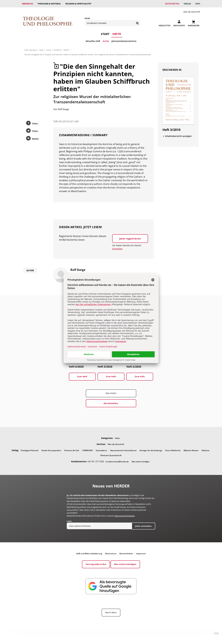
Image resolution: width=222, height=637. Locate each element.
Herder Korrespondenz (51, 450)
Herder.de (27, 3)
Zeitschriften (172, 3)
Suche (87, 18)
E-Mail (69, 521)
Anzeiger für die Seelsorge (151, 450)
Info (197, 3)
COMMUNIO (87, 450)
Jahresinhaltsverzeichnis (123, 41)
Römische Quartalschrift (111, 455)
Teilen (35, 123)
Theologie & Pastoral (49, 3)
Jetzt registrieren (130, 238)
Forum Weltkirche (173, 450)
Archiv (106, 41)
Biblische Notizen (191, 450)
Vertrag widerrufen (96, 564)
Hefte (117, 34)
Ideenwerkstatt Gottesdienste (123, 450)
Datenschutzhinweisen (124, 515)
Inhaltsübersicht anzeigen (178, 136)
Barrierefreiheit (126, 553)
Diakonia (205, 450)
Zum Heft (82, 376)
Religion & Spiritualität (78, 3)
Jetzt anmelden (143, 526)
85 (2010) (57, 50)
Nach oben (111, 612)
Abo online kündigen (141, 461)
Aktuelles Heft (93, 41)
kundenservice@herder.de (117, 461)
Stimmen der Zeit (71, 450)
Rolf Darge (63, 109)
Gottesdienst (101, 450)
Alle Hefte (111, 393)
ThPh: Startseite (30, 50)
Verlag (187, 3)
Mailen (35, 138)
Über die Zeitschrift (191, 11)
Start (105, 34)
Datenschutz (110, 553)
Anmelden (117, 248)
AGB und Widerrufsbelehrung (89, 553)
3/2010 (66, 50)
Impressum (141, 553)
